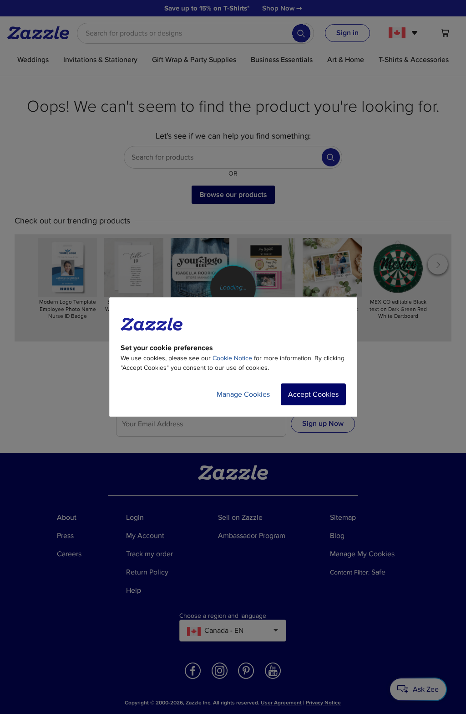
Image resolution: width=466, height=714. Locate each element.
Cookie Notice (232, 358)
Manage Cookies (243, 394)
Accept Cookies (313, 394)
